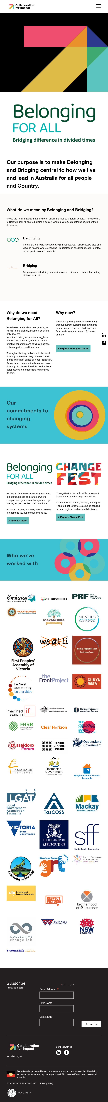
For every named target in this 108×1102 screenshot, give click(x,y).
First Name (46, 1003)
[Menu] (98, 6)
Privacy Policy (46, 1083)
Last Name (46, 1016)
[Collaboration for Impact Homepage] (22, 6)
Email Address (49, 989)
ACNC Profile (24, 1093)
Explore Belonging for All (74, 348)
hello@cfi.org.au (14, 1056)
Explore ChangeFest (71, 517)
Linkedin (58, 1052)
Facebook (66, 1052)
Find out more (19, 520)
